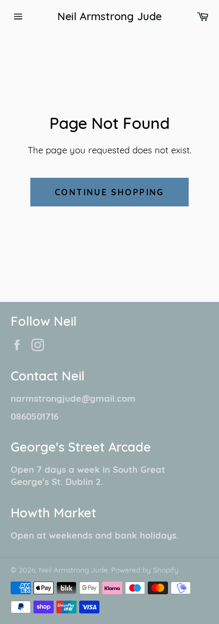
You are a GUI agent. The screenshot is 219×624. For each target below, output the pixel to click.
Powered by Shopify (145, 569)
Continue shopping (109, 192)
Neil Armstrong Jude (109, 16)
